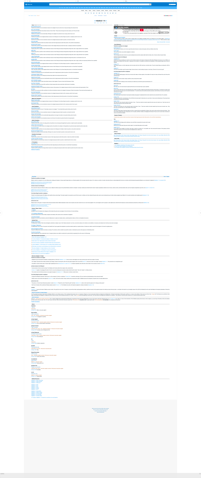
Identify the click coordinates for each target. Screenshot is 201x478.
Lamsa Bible (33, 135)
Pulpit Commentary (35, 297)
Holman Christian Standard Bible (37, 68)
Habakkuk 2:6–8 (78, 282)
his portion (145, 39)
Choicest (125, 135)
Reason (128, 136)
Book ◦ (165, 176)
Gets (150, 135)
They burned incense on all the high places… (39, 190)
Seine (139, 136)
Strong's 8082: (34, 363)
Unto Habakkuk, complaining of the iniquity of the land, (124, 145)
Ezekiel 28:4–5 (68, 276)
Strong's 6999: (34, 329)
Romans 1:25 (116, 53)
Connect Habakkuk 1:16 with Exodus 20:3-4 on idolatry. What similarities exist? (46, 244)
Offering (115, 136)
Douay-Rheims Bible (35, 121)
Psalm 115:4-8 (116, 101)
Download (168, 42)
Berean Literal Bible (34, 38)
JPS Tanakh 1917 (34, 143)
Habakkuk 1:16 (34, 289)
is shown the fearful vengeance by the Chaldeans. (124, 146)
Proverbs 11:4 (58, 284)
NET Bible (33, 89)
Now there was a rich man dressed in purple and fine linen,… (41, 204)
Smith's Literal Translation (36, 116)
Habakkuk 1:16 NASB (35, 388)
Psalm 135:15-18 (117, 105)
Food (148, 135)
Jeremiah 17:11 (116, 73)
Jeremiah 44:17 (116, 58)
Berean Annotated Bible (35, 62)
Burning (117, 135)
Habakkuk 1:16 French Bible (36, 394)
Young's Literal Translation (36, 113)
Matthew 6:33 (146, 202)
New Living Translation (35, 29)
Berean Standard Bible (35, 35)
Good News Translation (35, 83)
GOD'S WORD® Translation (36, 80)
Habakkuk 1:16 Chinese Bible (36, 393)
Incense (154, 135)
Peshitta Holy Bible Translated (36, 138)
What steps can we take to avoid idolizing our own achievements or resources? (46, 246)
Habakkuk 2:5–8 (145, 195)
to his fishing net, (133, 39)
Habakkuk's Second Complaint (119, 37)
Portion (125, 136)
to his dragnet (120, 39)
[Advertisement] (100, 168)
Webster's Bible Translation (36, 95)
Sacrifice (131, 136)
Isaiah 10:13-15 (117, 127)
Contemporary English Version (36, 74)
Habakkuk (32, 15)
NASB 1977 (33, 53)
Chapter (167, 176)
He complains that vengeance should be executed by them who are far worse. (129, 147)
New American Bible (35, 127)
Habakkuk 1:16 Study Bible (36, 391)
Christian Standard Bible (35, 65)
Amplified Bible (34, 59)
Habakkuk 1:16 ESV (34, 386)
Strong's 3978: (34, 369)
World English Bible (34, 103)
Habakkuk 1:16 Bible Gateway (36, 381)
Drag (130, 135)
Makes (162, 135)
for (136, 39)
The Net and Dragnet (36, 216)
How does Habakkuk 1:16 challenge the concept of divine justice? (44, 249)
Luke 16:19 (116, 85)
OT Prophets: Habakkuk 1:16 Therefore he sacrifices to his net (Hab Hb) (44, 397)
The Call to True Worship (35, 232)
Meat (165, 135)
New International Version (36, 26)
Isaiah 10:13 (113, 298)
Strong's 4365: (34, 336)
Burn (114, 135)
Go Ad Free (2, 473)
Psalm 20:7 (152, 187)
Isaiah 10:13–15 (68, 263)
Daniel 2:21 (84, 261)
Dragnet (133, 135)
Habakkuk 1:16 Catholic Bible (36, 395)
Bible (29, 15)
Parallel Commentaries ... (35, 301)
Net (166, 135)
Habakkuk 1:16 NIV (34, 384)
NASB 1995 (33, 50)
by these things (140, 39)
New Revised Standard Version (37, 130)
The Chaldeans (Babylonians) (37, 213)
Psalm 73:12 (116, 77)
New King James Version (36, 44)
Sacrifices (135, 136)
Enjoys (136, 135)
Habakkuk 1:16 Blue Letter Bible (37, 380)
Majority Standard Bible (35, 100)
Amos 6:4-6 (116, 88)
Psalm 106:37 (116, 50)
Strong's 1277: (34, 376)
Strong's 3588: (34, 343)
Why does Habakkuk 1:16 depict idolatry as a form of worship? (43, 248)
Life (157, 135)
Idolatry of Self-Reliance (35, 221)
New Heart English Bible (35, 92)
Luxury (159, 135)
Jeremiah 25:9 (162, 180)
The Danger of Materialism (36, 225)
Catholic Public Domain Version (37, 124)
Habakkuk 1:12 (157, 180)
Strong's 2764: (34, 323)
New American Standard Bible (36, 47)
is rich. (158, 39)
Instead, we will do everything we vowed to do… (39, 189)
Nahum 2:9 (56, 282)
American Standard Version (36, 71)
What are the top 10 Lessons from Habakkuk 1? (41, 253)
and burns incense (126, 39)
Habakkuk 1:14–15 (63, 259)
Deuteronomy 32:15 (117, 93)
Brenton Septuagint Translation (36, 146)
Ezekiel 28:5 (116, 80)
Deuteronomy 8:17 (117, 124)
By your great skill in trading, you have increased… (39, 198)
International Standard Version (36, 86)
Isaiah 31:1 (147, 187)
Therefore (167, 38)
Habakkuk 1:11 (116, 121)
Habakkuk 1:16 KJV (34, 389)
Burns (120, 135)
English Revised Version (35, 77)
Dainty (128, 135)
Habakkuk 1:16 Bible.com (35, 382)
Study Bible (34, 176)
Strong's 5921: (34, 310)
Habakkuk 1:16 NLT (34, 385)
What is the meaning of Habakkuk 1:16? (39, 237)
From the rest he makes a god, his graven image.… (40, 191)
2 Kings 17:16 (116, 96)
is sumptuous (149, 39)
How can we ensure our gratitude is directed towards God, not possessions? (46, 242)
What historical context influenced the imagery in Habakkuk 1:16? (44, 251)
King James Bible (34, 41)
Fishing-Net (144, 135)
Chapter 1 (35, 15)
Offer (169, 135)
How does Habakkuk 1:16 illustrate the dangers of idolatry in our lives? (45, 238)
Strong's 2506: (34, 356)
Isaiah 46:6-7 (116, 109)
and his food (155, 39)
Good (152, 135)
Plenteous (122, 136)
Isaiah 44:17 (116, 68)
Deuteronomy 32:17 (117, 47)
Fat (138, 135)
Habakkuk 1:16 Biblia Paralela (36, 392)
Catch (122, 135)
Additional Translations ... (35, 149)
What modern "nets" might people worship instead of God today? (44, 240)
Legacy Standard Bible (35, 56)
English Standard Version (35, 32)
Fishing (140, 135)
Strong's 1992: (34, 349)
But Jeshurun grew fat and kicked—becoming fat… (40, 206)
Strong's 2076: (34, 316)
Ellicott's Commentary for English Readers (39, 292)
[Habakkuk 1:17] (199, 215)
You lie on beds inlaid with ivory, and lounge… (39, 205)
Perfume (118, 136)
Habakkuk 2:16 (90, 284)
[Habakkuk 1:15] (1, 215)
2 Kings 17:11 (116, 64)
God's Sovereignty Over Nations (37, 228)
